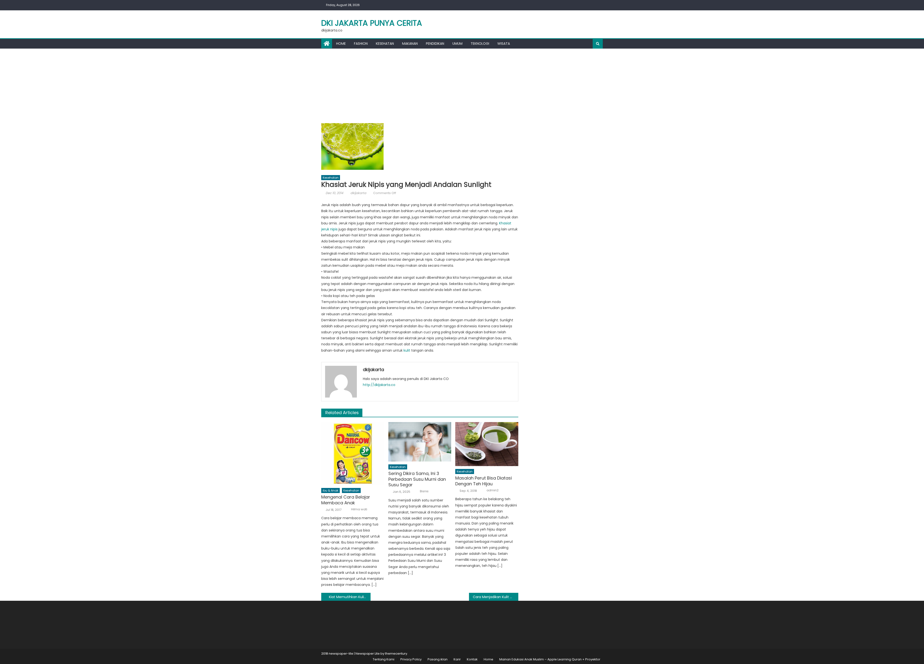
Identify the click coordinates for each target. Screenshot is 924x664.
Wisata (503, 43)
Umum (457, 43)
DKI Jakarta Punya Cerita (371, 23)
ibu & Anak (330, 490)
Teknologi (480, 43)
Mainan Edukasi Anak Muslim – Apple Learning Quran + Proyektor (549, 659)
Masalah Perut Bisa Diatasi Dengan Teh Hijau (483, 481)
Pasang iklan (438, 659)
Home (341, 43)
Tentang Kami (383, 659)
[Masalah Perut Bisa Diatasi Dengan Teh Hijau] (486, 444)
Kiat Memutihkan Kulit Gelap (350, 596)
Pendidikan (435, 43)
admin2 (493, 490)
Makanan (410, 43)
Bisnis (424, 491)
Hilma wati (359, 509)
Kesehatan (385, 43)
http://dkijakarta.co (379, 384)
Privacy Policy (411, 659)
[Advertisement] (462, 84)
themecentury (396, 653)
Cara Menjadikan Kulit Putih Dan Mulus (495, 596)
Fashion (361, 43)
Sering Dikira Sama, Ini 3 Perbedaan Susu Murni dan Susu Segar (417, 479)
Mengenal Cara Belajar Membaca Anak (345, 500)
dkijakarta (358, 193)
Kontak (472, 659)
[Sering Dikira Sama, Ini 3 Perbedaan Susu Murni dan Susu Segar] (419, 442)
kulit (407, 350)
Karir (457, 659)
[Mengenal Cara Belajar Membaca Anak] (352, 453)
